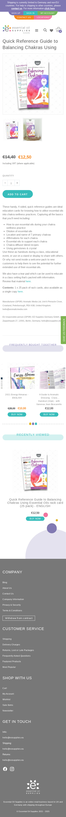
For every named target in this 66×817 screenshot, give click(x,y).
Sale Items (8, 705)
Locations (43, 17)
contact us (16, 8)
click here (50, 8)
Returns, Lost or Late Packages (18, 650)
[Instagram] (12, 768)
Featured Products (12, 661)
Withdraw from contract (18, 618)
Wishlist (6, 699)
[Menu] (36, 30)
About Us (7, 588)
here (28, 281)
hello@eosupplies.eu (13, 737)
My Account (8, 694)
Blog (5, 582)
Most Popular (9, 667)
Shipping (7, 639)
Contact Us (8, 594)
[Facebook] (5, 768)
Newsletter (8, 711)
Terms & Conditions (12, 610)
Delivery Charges (11, 644)
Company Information (13, 599)
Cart (5, 688)
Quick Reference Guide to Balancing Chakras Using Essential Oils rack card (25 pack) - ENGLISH (35, 503)
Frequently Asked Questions (16, 656)
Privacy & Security (12, 605)
